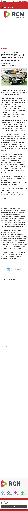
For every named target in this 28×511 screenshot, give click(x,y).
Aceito (14, 506)
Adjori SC (15, 1)
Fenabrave (4, 48)
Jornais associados (22, 1)
